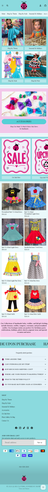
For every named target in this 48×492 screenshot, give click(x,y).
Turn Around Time (13, 359)
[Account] (40, 5)
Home (3, 14)
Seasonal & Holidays (35, 14)
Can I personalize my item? (17, 364)
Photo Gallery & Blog (8, 417)
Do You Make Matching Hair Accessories (23, 384)
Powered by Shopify (34, 486)
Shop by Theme (12, 14)
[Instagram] (20, 428)
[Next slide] (43, 158)
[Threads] (28, 428)
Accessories (24, 121)
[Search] (7, 5)
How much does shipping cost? (19, 369)
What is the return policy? (17, 379)
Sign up (39, 442)
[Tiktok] (24, 428)
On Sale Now (6, 414)
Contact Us (5, 421)
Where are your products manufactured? (24, 374)
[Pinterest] (31, 428)
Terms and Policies (24, 489)
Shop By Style (23, 14)
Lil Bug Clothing (18, 486)
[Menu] (2, 5)
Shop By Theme (7, 400)
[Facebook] (16, 428)
